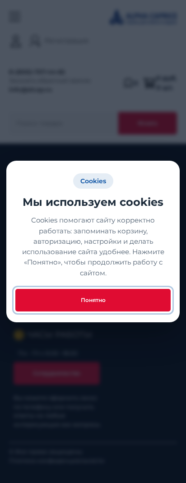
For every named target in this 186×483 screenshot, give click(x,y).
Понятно (93, 300)
